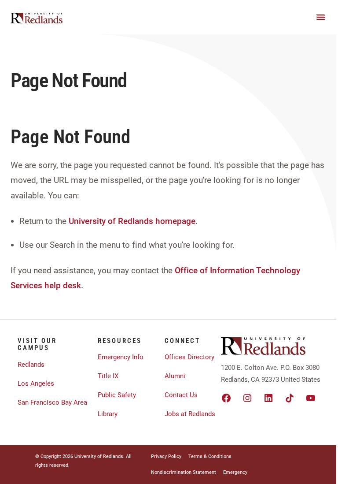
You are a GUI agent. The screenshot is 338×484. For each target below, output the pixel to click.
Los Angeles (36, 383)
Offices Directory (189, 357)
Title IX (108, 376)
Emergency (235, 472)
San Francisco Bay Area (52, 402)
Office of (191, 270)
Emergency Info (120, 357)
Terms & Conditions (209, 456)
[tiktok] (289, 398)
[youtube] (310, 398)
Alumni (175, 376)
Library (108, 414)
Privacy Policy (166, 456)
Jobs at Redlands (190, 414)
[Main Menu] (320, 17)
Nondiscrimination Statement (183, 472)
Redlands (31, 365)
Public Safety (117, 395)
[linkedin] (268, 398)
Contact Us (181, 395)
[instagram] (247, 398)
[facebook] (226, 398)
